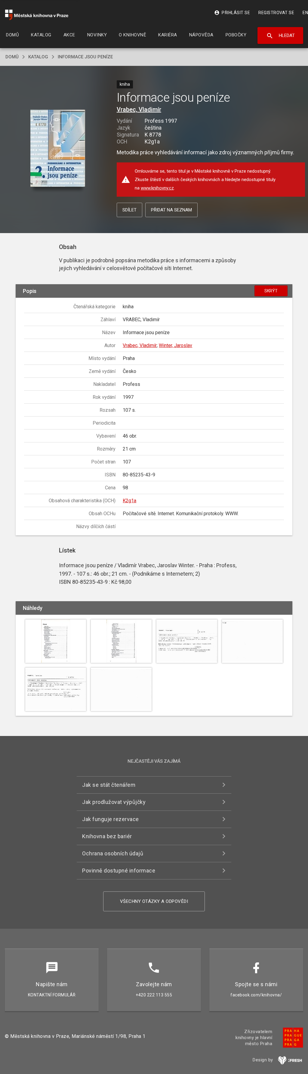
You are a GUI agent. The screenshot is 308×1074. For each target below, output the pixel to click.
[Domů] (36, 14)
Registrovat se (276, 12)
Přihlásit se (232, 12)
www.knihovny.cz (157, 188)
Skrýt (271, 290)
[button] (57, 149)
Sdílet (129, 210)
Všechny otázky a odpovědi (154, 901)
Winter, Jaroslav (175, 345)
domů (12, 57)
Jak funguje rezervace (110, 819)
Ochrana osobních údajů (112, 853)
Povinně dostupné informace (118, 870)
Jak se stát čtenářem (108, 785)
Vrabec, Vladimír (139, 109)
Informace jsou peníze (85, 57)
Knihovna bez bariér (107, 836)
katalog (38, 57)
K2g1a (129, 500)
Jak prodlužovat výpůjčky (114, 802)
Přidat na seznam (171, 210)
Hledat (280, 35)
